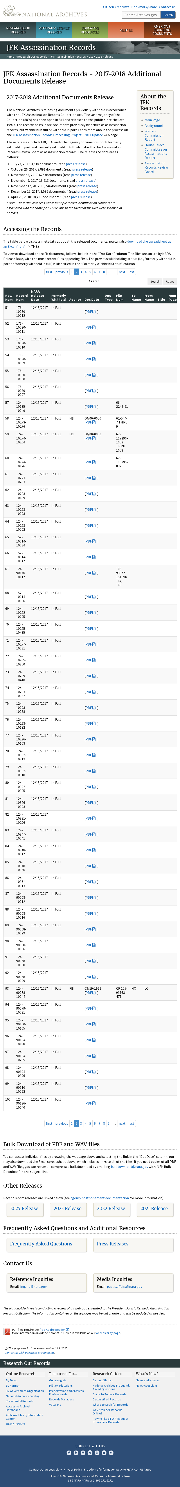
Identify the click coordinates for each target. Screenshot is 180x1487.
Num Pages (173, 297)
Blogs (104, 1452)
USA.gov (145, 1469)
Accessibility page (108, 1333)
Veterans (55, 1405)
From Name (149, 297)
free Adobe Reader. (53, 1330)
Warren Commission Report (154, 135)
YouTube (97, 1452)
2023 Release (67, 1208)
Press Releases (112, 1244)
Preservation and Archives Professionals (66, 1392)
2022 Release (111, 1208)
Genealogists (58, 1380)
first (49, 272)
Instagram (83, 1452)
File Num (120, 297)
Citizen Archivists (116, 7)
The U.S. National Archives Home (45, 10)
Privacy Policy (73, 1469)
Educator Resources (90, 30)
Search (168, 15)
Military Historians (61, 1385)
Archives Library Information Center (24, 1417)
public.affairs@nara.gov (124, 1286)
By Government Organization (25, 1391)
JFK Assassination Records (68, 57)
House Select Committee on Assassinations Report (156, 151)
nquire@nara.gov (34, 1286)
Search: (94, 281)
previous (61, 272)
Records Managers (61, 1399)
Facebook (69, 1452)
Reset (170, 281)
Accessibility (53, 1469)
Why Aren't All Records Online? (107, 1411)
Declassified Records (107, 1399)
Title (161, 299)
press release (76, 164)
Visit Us (126, 30)
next (122, 272)
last (131, 272)
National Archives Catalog (23, 1396)
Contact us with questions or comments (29, 1353)
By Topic (11, 1380)
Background (154, 125)
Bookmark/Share (144, 7)
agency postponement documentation (99, 1198)
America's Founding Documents (162, 30)
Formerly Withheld (58, 297)
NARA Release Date (37, 295)
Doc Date (92, 299)
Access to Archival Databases (18, 1408)
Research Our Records (18, 30)
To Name (136, 297)
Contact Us (167, 7)
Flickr (111, 1452)
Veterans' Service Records (54, 30)
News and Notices (148, 1380)
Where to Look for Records (110, 1405)
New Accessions (147, 1385)
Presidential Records (20, 1401)
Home (10, 57)
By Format (12, 1385)
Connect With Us (90, 1446)
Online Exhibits (15, 1424)
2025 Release (24, 1208)
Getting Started (103, 1380)
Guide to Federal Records (109, 1394)
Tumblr (90, 1452)
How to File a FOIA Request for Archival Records (110, 1420)
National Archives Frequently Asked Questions (111, 1387)
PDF (89, 311)
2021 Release (154, 1208)
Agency (75, 299)
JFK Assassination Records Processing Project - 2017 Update (58, 135)
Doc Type (109, 297)
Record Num (22, 297)
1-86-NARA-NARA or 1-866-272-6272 (90, 1480)
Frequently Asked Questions (41, 1244)
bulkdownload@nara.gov (129, 1166)
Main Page (152, 120)
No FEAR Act (130, 1469)
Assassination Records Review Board (156, 167)
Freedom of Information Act (102, 1469)
